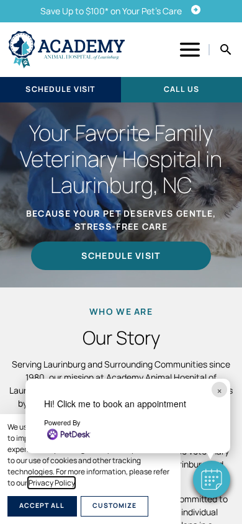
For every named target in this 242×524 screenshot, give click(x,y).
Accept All (42, 505)
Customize (114, 505)
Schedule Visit (60, 89)
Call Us (181, 89)
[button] (211, 479)
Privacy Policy (51, 482)
